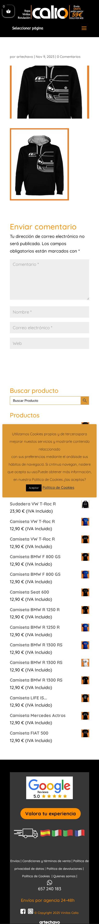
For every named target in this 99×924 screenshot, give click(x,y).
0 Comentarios (68, 56)
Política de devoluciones (65, 868)
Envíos (15, 861)
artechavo (25, 56)
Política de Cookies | (37, 876)
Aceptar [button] (34, 487)
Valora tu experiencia (50, 813)
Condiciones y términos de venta (46, 861)
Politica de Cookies (58, 487)
